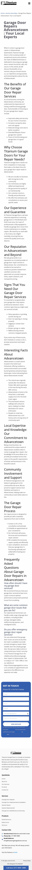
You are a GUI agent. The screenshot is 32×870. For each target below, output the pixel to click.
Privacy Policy (12, 729)
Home (3, 13)
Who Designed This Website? (15, 864)
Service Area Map (11, 13)
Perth (15, 852)
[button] (29, 3)
